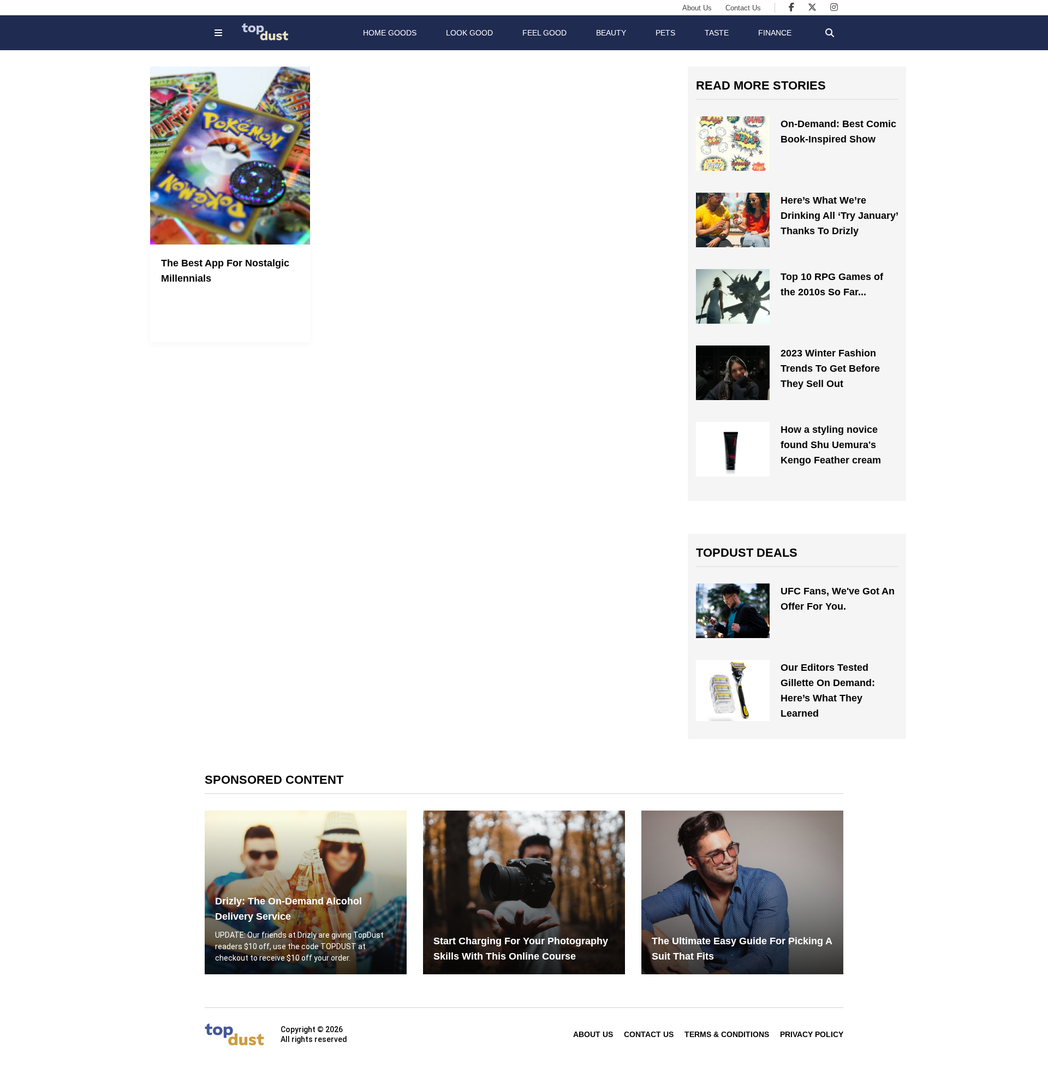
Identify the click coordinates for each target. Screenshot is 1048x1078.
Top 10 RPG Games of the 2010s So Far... (832, 284)
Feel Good (544, 32)
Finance (774, 32)
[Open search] (829, 32)
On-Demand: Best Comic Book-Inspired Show (838, 131)
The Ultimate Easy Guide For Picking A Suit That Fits (742, 949)
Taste (717, 32)
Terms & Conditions (726, 1034)
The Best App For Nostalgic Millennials (225, 271)
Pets (665, 32)
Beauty (611, 32)
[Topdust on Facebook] (791, 7)
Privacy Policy (811, 1034)
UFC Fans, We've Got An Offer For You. (838, 599)
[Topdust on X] (812, 7)
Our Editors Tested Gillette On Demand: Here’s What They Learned (828, 690)
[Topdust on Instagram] (834, 7)
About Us (697, 8)
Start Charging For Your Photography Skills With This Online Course (520, 949)
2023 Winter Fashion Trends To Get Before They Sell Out (830, 368)
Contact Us (743, 8)
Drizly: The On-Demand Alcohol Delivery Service (288, 909)
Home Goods (389, 32)
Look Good (469, 32)
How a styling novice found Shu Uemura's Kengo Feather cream (831, 445)
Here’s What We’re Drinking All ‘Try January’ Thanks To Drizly (839, 215)
